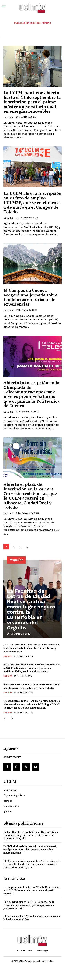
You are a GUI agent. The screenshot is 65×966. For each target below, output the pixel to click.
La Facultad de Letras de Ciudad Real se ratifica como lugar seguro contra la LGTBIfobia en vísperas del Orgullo (31, 609)
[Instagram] (16, 767)
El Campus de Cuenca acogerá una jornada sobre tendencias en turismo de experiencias (30, 297)
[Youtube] (35, 767)
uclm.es (8, 117)
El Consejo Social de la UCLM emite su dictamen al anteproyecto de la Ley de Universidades (31, 686)
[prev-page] (5, 719)
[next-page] (28, 546)
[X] (26, 767)
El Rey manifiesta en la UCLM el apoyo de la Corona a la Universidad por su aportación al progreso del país (28, 905)
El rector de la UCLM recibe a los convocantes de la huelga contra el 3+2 (31, 917)
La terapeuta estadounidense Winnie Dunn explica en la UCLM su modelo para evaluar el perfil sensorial (31, 890)
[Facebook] (7, 767)
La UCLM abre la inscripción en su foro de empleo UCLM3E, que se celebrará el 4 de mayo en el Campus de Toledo (32, 202)
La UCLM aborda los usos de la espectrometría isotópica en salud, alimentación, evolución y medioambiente (31, 648)
